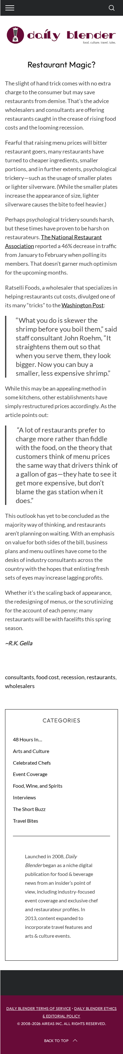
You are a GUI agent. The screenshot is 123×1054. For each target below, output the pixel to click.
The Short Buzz (29, 809)
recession (73, 677)
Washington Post (83, 305)
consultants (19, 677)
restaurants (101, 677)
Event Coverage (30, 774)
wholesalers (20, 685)
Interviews (24, 797)
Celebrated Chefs (32, 763)
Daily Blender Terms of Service (38, 1008)
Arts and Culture (31, 751)
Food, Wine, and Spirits (37, 786)
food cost (47, 677)
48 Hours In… (27, 739)
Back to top (56, 1040)
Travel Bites (25, 821)
